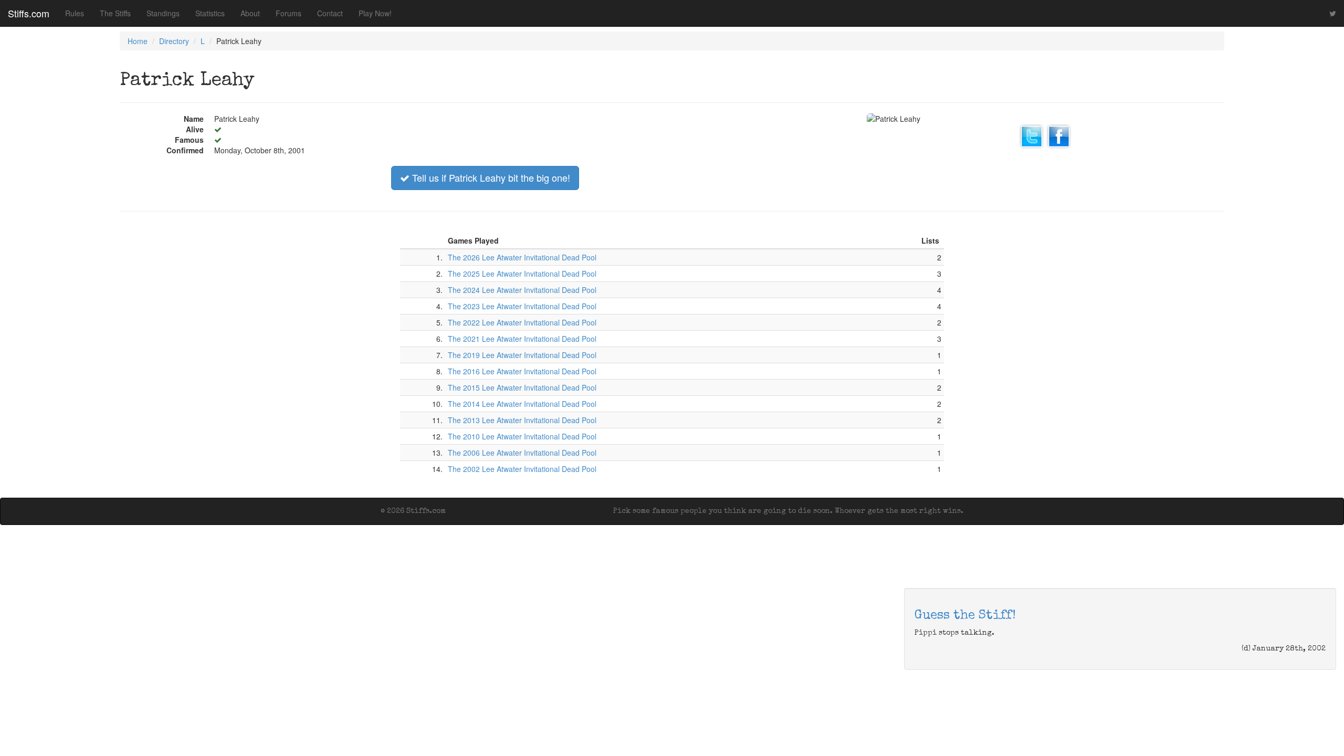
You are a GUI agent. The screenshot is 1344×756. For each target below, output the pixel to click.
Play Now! (375, 13)
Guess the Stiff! (965, 616)
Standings (163, 13)
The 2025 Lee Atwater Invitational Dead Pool (522, 273)
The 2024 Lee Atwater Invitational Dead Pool (522, 290)
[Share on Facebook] (1059, 135)
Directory (174, 41)
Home (138, 41)
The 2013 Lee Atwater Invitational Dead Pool (522, 420)
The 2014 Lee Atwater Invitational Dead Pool (522, 403)
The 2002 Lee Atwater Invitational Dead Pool (522, 469)
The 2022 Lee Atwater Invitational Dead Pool (522, 322)
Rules (74, 13)
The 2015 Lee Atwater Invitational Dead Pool (522, 387)
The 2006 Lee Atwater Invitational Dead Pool (522, 452)
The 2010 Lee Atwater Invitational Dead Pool (522, 436)
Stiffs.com (28, 13)
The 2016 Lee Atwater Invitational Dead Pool (522, 371)
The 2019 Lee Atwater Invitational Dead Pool (522, 355)
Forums (288, 13)
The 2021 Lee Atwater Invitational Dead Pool (522, 338)
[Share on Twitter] (1031, 135)
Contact (330, 13)
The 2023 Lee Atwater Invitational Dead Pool (522, 306)
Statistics (210, 13)
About (250, 13)
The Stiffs (115, 13)
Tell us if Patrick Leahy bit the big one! (490, 177)
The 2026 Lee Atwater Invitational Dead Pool (522, 257)
